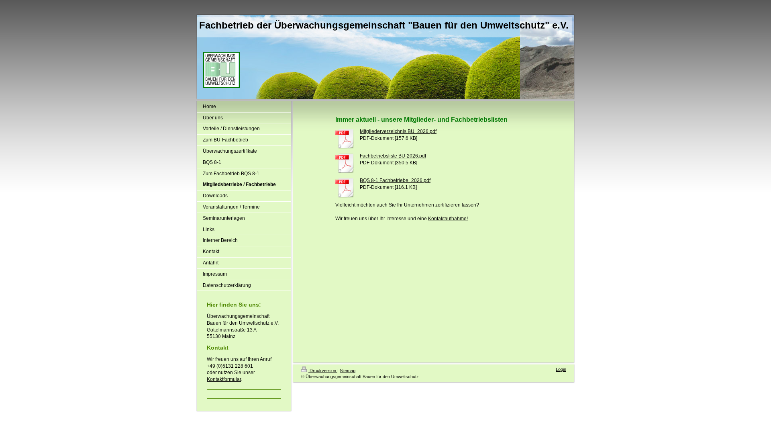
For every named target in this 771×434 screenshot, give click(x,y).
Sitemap (347, 370)
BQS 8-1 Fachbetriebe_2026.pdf (395, 180)
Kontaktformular (224, 379)
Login (561, 369)
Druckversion (322, 370)
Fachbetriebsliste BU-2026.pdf (393, 156)
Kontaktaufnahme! (448, 218)
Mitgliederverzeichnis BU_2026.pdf (398, 131)
